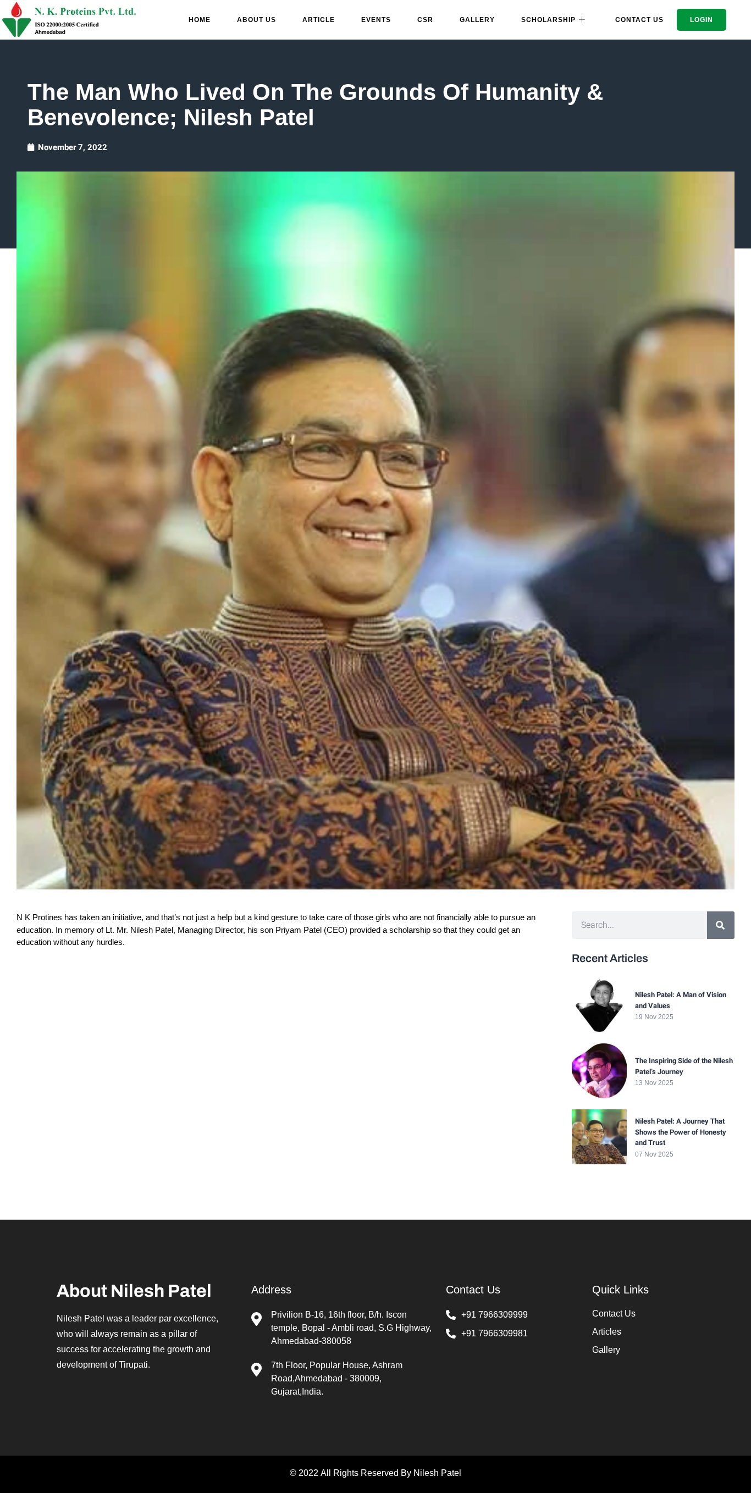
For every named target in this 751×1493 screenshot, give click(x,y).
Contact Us (639, 20)
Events (376, 20)
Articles (606, 1331)
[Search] (721, 925)
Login (701, 20)
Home (200, 20)
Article (318, 20)
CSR (425, 20)
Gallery (477, 20)
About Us (256, 20)
